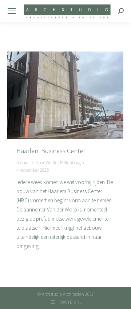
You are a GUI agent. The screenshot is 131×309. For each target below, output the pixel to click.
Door (58, 163)
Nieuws (23, 163)
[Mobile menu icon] (11, 11)
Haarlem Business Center (50, 150)
